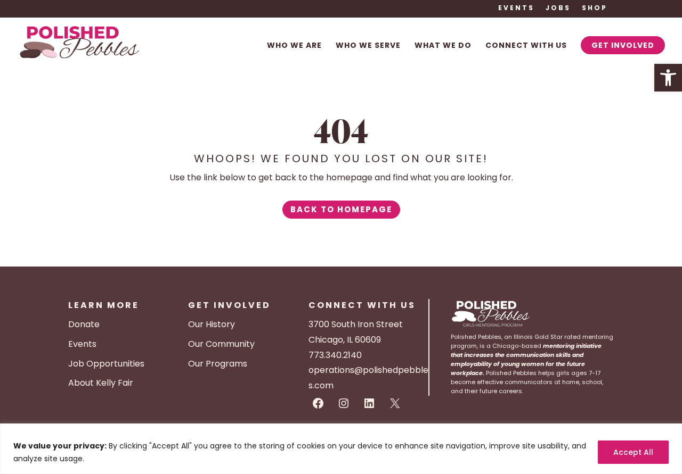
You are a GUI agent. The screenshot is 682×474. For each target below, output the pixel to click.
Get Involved (622, 45)
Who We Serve (368, 46)
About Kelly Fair (100, 383)
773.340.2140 (335, 355)
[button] (668, 78)
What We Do (443, 46)
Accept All (633, 452)
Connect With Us (526, 46)
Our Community (221, 344)
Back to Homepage (341, 209)
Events (516, 8)
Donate (84, 324)
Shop (594, 8)
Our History (211, 324)
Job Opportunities (106, 363)
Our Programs (217, 363)
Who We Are (294, 46)
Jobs (558, 8)
